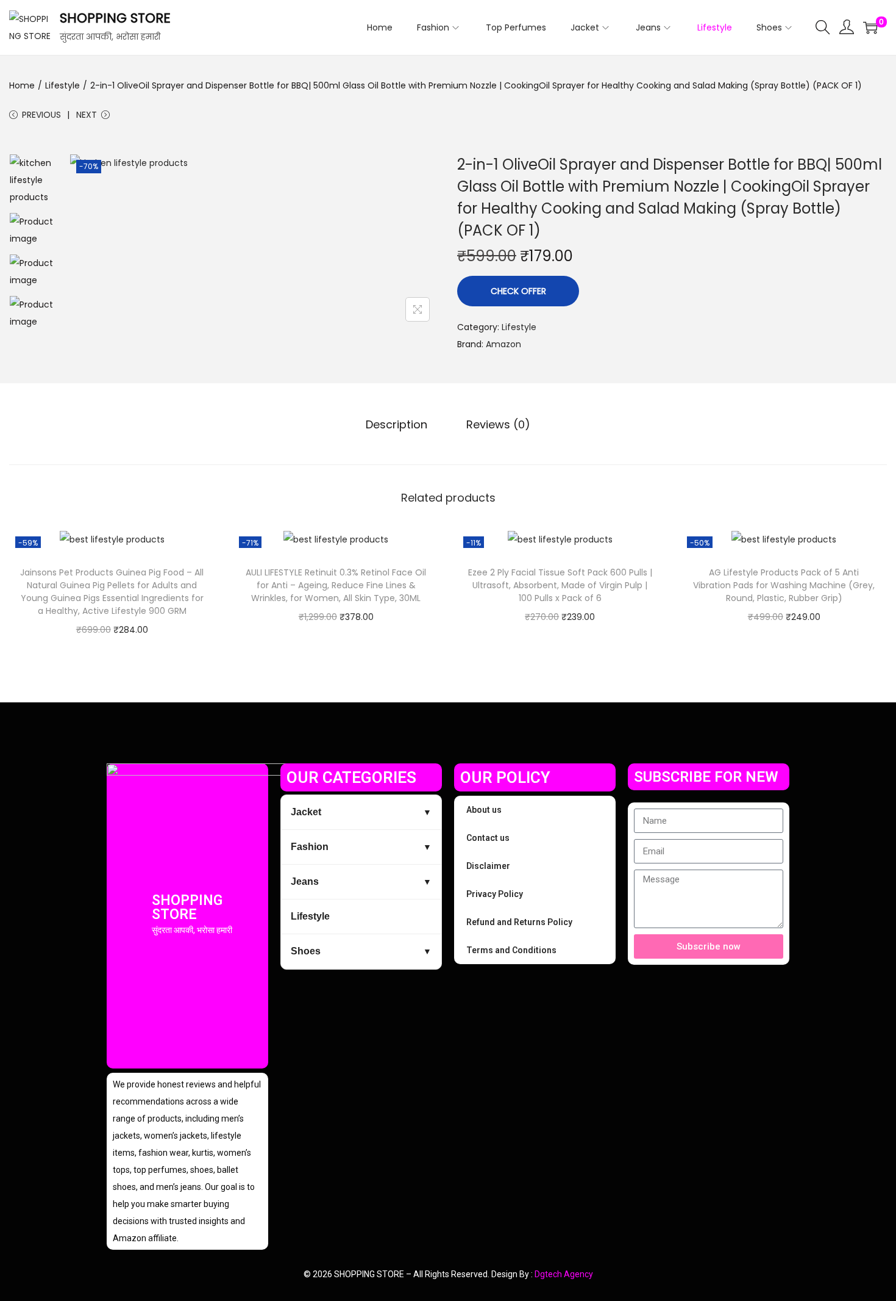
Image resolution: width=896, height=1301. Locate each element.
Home (22, 85)
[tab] (396, 424)
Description (396, 424)
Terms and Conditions (511, 950)
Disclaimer (488, 866)
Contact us (488, 838)
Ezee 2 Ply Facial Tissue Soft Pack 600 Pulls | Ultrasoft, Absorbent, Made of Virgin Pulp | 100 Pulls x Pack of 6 (560, 585)
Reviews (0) (498, 424)
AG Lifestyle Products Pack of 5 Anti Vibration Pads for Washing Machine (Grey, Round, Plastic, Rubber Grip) (784, 585)
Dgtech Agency (564, 1274)
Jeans (305, 881)
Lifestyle (62, 85)
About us (484, 810)
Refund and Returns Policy (519, 922)
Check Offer (518, 291)
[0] (870, 27)
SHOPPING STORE (115, 18)
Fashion (310, 847)
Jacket (306, 812)
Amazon (503, 344)
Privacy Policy (494, 894)
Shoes (306, 951)
